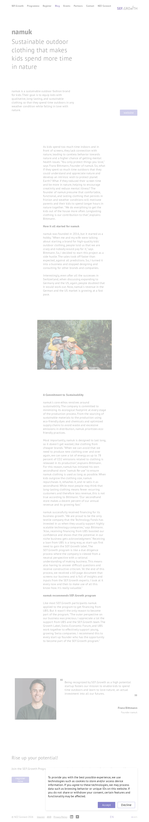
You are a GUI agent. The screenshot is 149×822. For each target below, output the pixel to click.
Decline (126, 805)
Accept (106, 805)
